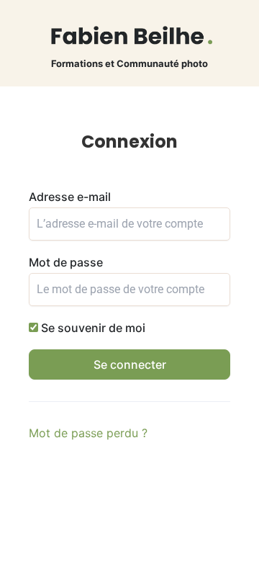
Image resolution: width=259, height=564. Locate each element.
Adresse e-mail (70, 196)
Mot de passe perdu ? (88, 433)
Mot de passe (66, 262)
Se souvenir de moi (91, 328)
